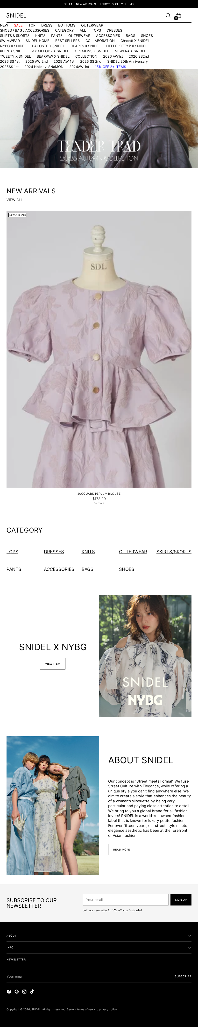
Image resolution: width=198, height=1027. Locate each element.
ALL (83, 30)
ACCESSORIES (108, 36)
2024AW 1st (79, 67)
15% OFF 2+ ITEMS (110, 67)
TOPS (96, 30)
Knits (88, 551)
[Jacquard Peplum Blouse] (99, 349)
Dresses (54, 551)
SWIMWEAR (10, 41)
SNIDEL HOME (38, 41)
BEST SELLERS (67, 41)
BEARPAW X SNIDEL (53, 56)
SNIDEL (36, 1009)
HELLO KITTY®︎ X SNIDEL (126, 46)
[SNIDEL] (16, 15)
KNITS (40, 36)
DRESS (46, 25)
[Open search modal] (168, 15)
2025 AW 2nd (36, 61)
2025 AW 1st (64, 61)
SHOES (147, 36)
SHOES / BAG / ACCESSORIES (24, 30)
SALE (18, 25)
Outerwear (133, 551)
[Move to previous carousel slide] (93, 157)
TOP (31, 25)
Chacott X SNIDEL (135, 41)
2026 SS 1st (10, 61)
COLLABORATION (100, 41)
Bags (87, 569)
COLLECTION (86, 56)
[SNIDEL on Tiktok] (32, 992)
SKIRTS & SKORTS (14, 36)
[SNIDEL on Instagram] (25, 992)
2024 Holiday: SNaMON (44, 67)
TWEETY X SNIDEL (15, 56)
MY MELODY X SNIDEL (50, 51)
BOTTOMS (66, 25)
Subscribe (183, 976)
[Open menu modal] (189, 15)
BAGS (130, 36)
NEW (4, 25)
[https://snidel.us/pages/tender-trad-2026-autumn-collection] (99, 118)
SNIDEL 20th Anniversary (127, 61)
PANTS (57, 36)
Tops (12, 551)
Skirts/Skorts (173, 551)
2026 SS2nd (139, 56)
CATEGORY (64, 30)
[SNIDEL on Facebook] (9, 992)
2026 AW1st (113, 56)
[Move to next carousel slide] (104, 157)
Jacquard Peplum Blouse (99, 493)
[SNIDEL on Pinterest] (17, 992)
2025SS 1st (9, 67)
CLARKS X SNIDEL (85, 46)
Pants (14, 569)
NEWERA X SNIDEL (130, 51)
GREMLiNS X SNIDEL (92, 51)
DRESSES (114, 30)
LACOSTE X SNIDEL (48, 46)
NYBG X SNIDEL (13, 46)
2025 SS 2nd (90, 61)
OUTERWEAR (92, 25)
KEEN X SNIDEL (13, 51)
